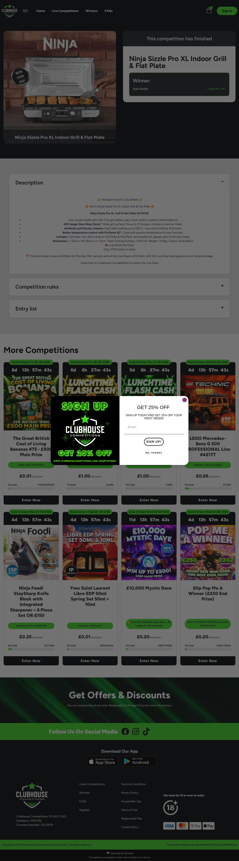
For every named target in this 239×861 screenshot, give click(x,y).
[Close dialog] (184, 400)
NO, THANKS (154, 453)
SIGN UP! (153, 441)
